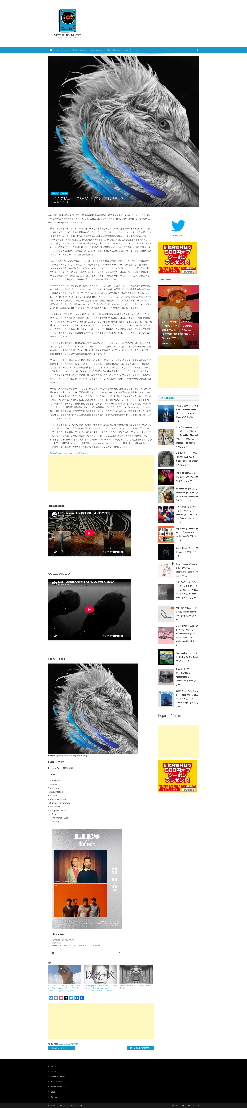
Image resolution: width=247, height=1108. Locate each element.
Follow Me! (177, 235)
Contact (196, 1105)
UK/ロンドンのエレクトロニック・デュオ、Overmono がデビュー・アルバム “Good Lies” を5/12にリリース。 (64, 988)
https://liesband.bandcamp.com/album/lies (69, 453)
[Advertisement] (101, 473)
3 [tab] (170, 351)
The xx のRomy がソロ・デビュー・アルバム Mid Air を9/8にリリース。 (187, 477)
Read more (167, 343)
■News (64, 193)
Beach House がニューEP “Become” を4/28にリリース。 (187, 552)
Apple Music (62, 755)
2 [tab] (167, 351)
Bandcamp (82, 755)
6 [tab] (182, 351)
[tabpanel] (178, 317)
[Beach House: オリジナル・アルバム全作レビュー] (136, 974)
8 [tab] (190, 351)
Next (195, 343)
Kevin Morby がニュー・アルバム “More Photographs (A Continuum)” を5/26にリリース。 (186, 677)
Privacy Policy (185, 1105)
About (174, 1105)
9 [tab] (194, 351)
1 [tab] (163, 351)
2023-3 (54, 193)
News (67, 50)
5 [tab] (178, 351)
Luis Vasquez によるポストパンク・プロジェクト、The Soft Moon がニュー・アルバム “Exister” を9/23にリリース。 (100, 988)
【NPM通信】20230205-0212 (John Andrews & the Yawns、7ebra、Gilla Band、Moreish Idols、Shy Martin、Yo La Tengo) (141, 1048)
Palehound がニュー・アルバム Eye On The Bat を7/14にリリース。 (187, 657)
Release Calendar (80, 50)
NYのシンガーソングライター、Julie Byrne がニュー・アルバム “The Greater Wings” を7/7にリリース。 (187, 699)
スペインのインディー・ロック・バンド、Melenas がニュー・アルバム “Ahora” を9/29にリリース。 (187, 514)
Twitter (135, 50)
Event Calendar (97, 50)
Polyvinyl (74, 1043)
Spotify (72, 755)
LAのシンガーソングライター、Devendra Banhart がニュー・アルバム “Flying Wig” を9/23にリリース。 (187, 413)
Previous (190, 343)
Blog (126, 50)
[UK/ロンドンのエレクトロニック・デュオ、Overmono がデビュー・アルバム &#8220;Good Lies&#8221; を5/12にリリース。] (64, 974)
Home (58, 50)
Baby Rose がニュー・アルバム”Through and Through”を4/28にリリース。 (63, 1048)
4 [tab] (174, 351)
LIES (68, 1043)
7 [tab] (186, 351)
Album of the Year (114, 50)
